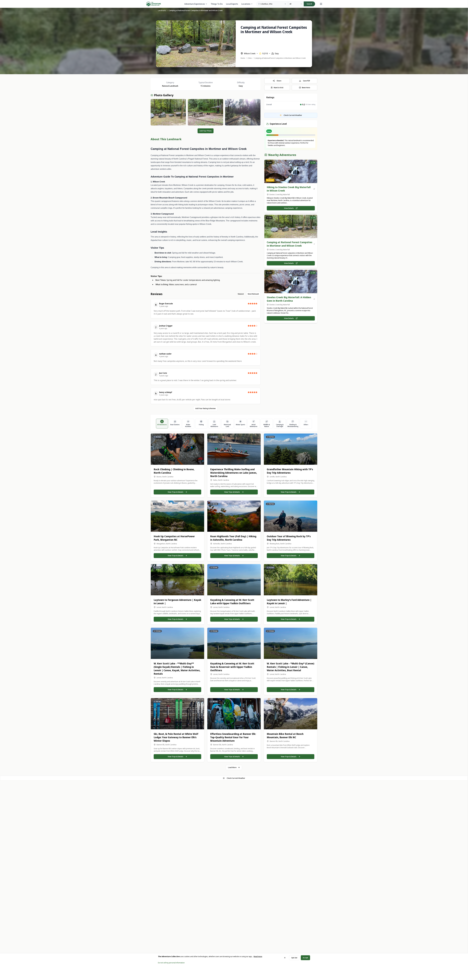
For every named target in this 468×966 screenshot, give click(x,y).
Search (309, 4)
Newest (241, 294)
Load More (232, 767)
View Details (289, 208)
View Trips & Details (175, 492)
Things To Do (217, 4)
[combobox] (296, 3)
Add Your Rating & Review (205, 408)
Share (279, 81)
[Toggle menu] (321, 3)
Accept (305, 957)
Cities (250, 58)
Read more (258, 956)
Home (243, 58)
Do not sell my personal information (171, 962)
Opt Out (294, 957)
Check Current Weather (236, 778)
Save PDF (306, 81)
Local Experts (232, 4)
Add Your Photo (206, 131)
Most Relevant (253, 294)
